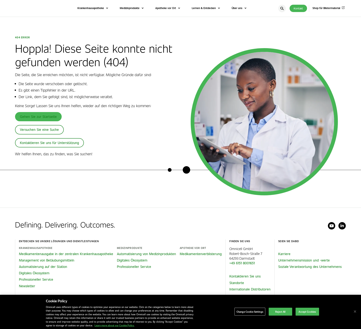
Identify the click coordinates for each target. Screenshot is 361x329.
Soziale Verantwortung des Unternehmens (310, 266)
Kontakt (298, 8)
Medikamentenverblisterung (201, 254)
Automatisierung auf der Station (43, 266)
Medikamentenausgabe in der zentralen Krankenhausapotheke (66, 254)
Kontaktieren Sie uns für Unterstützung (49, 142)
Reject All (280, 311)
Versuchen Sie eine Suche (39, 129)
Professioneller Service (36, 279)
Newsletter (27, 286)
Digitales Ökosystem (34, 273)
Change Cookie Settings (250, 311)
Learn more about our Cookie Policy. (114, 325)
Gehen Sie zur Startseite (38, 116)
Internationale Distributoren (250, 289)
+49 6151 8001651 (242, 263)
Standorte (236, 282)
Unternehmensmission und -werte (304, 260)
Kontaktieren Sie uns (245, 276)
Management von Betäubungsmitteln (46, 260)
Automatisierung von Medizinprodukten (146, 254)
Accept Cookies (307, 311)
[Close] (355, 311)
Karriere (284, 254)
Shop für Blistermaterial (326, 8)
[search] (282, 8)
